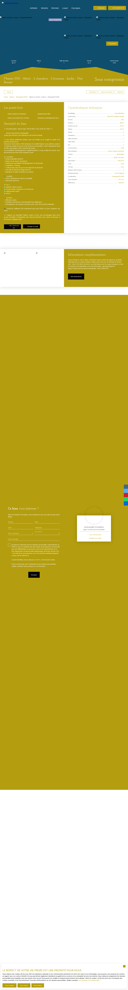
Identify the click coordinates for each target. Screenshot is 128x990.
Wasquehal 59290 (22, 97)
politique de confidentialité (36, 566)
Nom (36, 522)
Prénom (10, 522)
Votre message (13, 539)
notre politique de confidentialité (89, 980)
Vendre (44, 8)
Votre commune (13, 533)
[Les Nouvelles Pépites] (10, 8)
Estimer (55, 8)
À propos (76, 8)
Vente (6, 97)
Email (10, 528)
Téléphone (38, 528)
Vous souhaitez (38, 531)
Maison (12, 97)
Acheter (34, 8)
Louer (65, 8)
